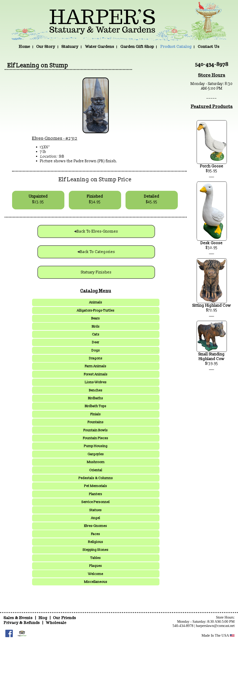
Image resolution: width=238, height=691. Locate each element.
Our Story (45, 46)
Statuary (69, 46)
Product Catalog (176, 46)
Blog (43, 617)
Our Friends (64, 617)
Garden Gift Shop (137, 46)
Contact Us (208, 46)
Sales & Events (18, 617)
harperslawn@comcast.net (215, 626)
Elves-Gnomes (47, 138)
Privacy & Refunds (21, 622)
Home (24, 46)
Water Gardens (99, 46)
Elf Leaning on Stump (37, 65)
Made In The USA (216, 635)
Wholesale (56, 622)
